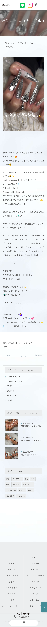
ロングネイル (12, 395)
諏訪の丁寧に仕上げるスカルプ (17, 343)
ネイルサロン (17, 479)
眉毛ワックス (28, 484)
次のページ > (38, 356)
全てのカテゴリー (14, 377)
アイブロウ (16, 484)
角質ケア (22, 490)
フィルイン (21, 496)
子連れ (10, 386)
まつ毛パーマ (12, 400)
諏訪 (7, 479)
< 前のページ (8, 356)
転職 (7, 484)
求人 (32, 479)
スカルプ (6, 347)
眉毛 (26, 479)
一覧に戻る (23, 356)
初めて (30, 490)
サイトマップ (35, 606)
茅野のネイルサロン (15, 381)
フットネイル (11, 490)
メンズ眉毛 (10, 496)
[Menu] (43, 5)
